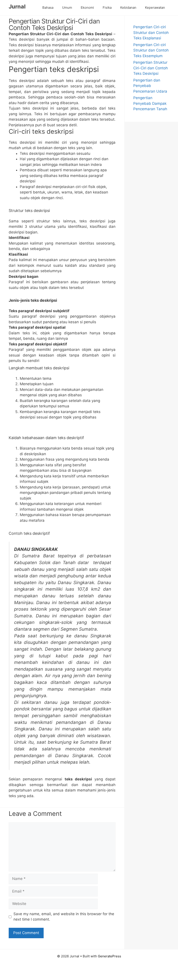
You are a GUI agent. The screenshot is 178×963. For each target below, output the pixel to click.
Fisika (107, 7)
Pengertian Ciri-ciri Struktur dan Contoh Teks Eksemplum (151, 50)
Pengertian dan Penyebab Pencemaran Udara (150, 85)
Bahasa (47, 7)
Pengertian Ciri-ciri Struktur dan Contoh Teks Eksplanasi (151, 32)
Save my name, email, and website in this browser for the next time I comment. (63, 917)
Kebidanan (128, 7)
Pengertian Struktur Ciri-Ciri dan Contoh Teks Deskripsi (150, 68)
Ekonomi (87, 7)
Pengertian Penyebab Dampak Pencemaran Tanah (150, 103)
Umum (67, 7)
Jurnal (17, 6)
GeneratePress (109, 956)
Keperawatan (155, 7)
